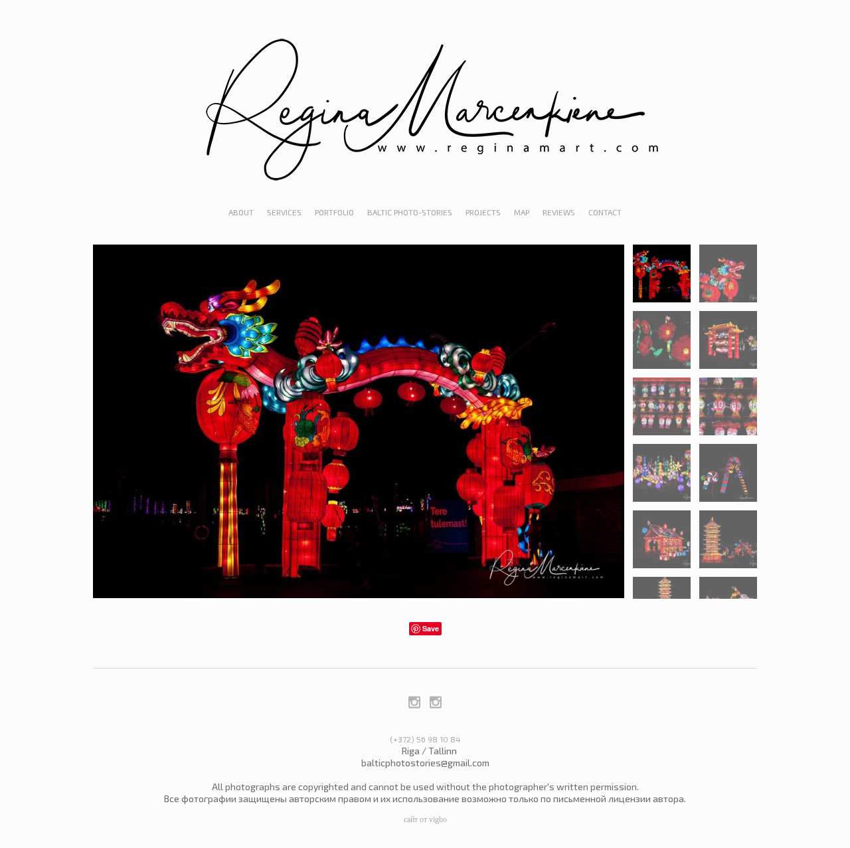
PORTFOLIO (334, 212)
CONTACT (605, 212)
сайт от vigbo (425, 819)
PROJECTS (483, 212)
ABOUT (241, 212)
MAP (521, 212)
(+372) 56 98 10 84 (425, 739)
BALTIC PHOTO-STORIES (409, 212)
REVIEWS (559, 212)
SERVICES (284, 212)
